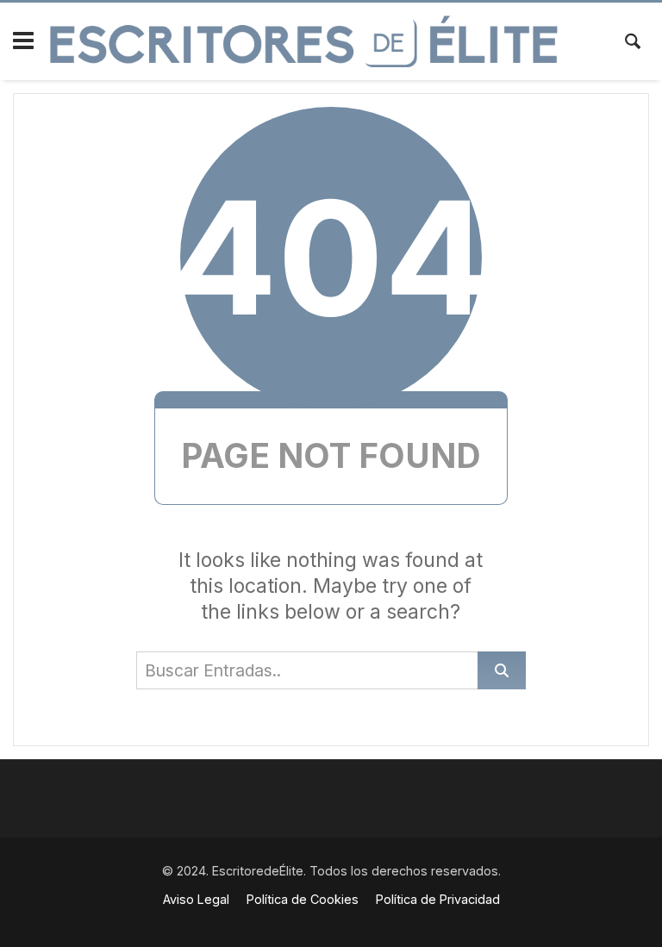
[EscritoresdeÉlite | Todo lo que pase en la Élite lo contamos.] (304, 41)
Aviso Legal (196, 899)
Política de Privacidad (438, 899)
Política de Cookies (303, 899)
